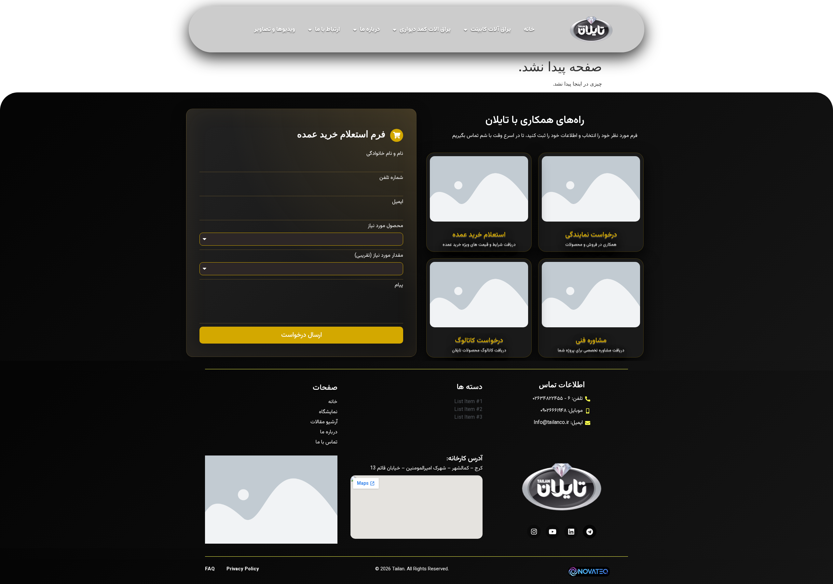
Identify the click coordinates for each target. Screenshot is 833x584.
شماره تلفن (391, 178)
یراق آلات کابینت (491, 29)
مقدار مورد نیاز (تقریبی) (379, 255)
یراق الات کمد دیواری (425, 29)
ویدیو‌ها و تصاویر (274, 29)
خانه (529, 29)
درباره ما (370, 29)
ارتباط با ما (327, 29)
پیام (399, 285)
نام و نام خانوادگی (384, 153)
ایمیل (397, 202)
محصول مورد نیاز (385, 226)
